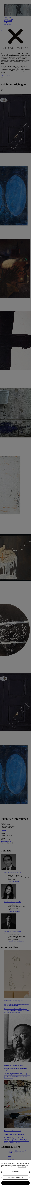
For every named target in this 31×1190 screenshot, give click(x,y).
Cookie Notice (21, 1167)
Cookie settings (15, 1172)
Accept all (15, 1183)
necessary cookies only (15, 1177)
